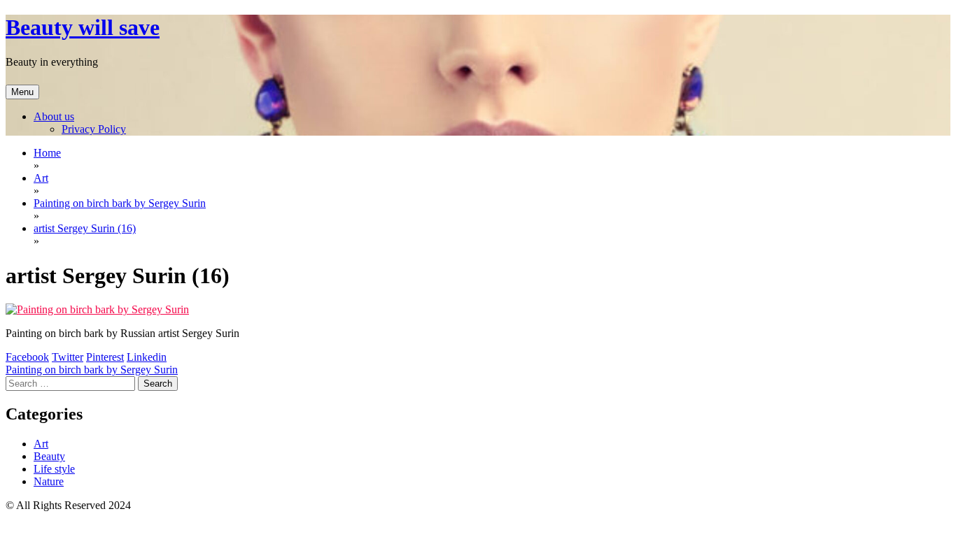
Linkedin (147, 357)
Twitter (67, 357)
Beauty (49, 456)
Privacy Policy (94, 129)
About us (54, 116)
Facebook (27, 357)
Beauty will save (83, 27)
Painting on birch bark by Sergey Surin (92, 369)
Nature (49, 481)
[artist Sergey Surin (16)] (97, 309)
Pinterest (105, 357)
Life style (54, 469)
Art (41, 444)
